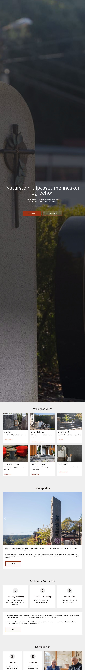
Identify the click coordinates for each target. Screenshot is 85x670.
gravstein (10, 556)
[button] (4, 518)
